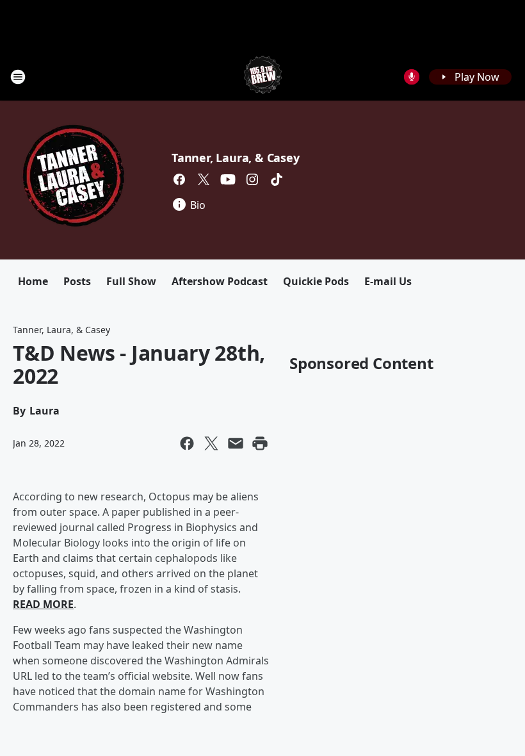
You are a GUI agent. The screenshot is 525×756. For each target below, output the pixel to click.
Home (33, 281)
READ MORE (43, 604)
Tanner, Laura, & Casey (236, 157)
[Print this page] (260, 443)
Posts (77, 281)
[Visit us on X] (203, 179)
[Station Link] (263, 76)
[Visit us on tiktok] (276, 179)
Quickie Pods (316, 281)
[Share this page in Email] (236, 443)
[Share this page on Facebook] (187, 443)
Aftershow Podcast (220, 281)
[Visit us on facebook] (179, 179)
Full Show (131, 281)
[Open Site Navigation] (18, 77)
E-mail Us (388, 281)
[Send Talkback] (411, 77)
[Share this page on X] (211, 443)
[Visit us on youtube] (228, 179)
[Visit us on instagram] (252, 179)
